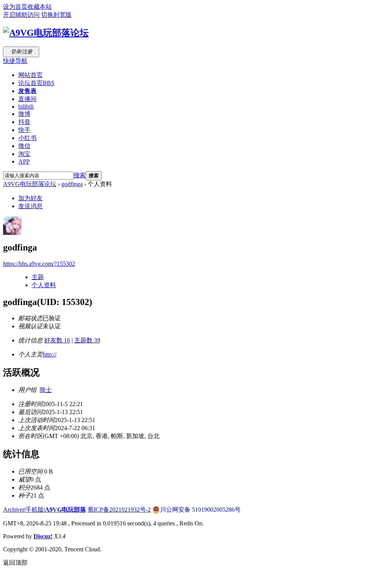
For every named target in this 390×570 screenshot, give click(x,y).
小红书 (27, 138)
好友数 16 (57, 340)
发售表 (27, 91)
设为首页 (15, 6)
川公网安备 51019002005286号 (200, 509)
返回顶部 (15, 562)
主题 (38, 277)
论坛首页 (36, 83)
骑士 (46, 390)
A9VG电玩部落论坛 (29, 184)
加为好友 (30, 198)
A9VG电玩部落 (65, 509)
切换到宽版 (56, 14)
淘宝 (24, 154)
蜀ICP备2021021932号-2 (119, 509)
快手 (24, 130)
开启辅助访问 (21, 14)
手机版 (35, 509)
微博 (24, 114)
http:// (49, 354)
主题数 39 (87, 340)
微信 (24, 146)
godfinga (72, 184)
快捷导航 (15, 61)
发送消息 (30, 206)
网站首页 (30, 75)
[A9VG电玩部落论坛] (46, 33)
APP (24, 161)
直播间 (27, 99)
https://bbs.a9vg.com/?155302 (39, 263)
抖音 (24, 122)
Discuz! (43, 536)
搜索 (80, 175)
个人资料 (44, 285)
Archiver (13, 509)
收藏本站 (39, 6)
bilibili (26, 106)
